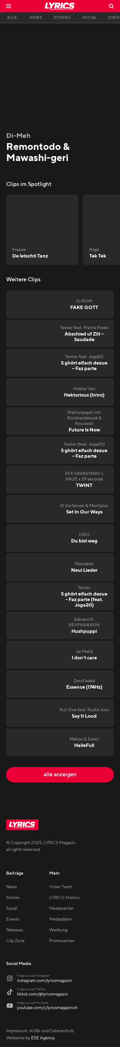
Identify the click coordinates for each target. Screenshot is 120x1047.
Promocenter (62, 941)
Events (12, 919)
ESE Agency (43, 1038)
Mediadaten (60, 919)
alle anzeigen (60, 774)
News (11, 887)
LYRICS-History (64, 898)
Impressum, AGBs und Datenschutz (40, 1031)
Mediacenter (61, 908)
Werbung (58, 930)
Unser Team (60, 887)
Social (11, 908)
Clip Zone (15, 941)
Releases (14, 930)
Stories (12, 898)
